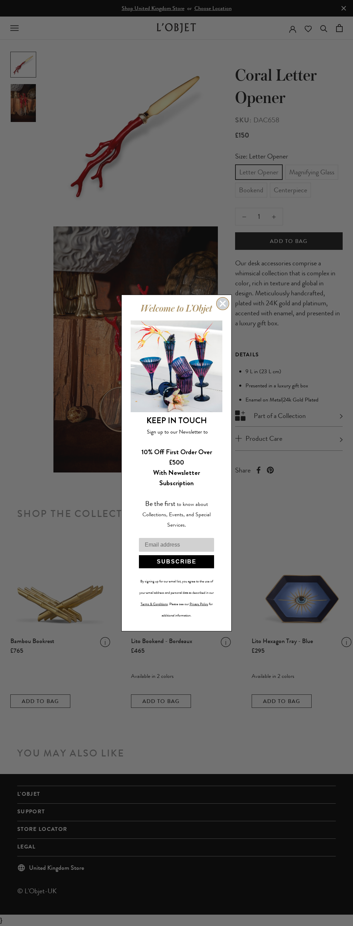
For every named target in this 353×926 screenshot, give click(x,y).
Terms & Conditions (154, 604)
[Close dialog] (222, 303)
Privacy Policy (199, 604)
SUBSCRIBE (176, 561)
